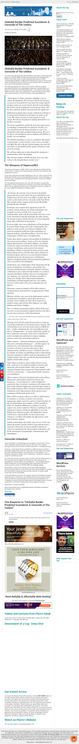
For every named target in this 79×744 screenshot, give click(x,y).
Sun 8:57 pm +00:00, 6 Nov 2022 (16, 29)
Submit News (16, 2)
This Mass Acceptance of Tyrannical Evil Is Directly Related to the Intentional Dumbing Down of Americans (64, 33)
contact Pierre (28, 715)
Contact (8, 2)
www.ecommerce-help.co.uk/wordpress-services (63, 376)
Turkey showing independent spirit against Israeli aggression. (64, 79)
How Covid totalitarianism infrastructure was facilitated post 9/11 (64, 87)
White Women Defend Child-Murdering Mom (63, 40)
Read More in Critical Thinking (14, 484)
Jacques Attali (41, 88)
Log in (69, 2)
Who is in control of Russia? (63, 440)
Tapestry (59, 398)
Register (75, 2)
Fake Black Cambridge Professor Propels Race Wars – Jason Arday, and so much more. (64, 71)
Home (2, 2)
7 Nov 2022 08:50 (47, 513)
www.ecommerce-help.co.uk (62, 371)
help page (39, 712)
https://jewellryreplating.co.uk (14, 544)
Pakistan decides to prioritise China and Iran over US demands (64, 55)
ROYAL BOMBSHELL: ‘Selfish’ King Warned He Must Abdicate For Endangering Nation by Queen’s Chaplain (65, 434)
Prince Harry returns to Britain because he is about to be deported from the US (65, 425)
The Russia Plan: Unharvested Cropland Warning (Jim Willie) (63, 63)
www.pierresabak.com (27, 724)
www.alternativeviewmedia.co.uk (66, 138)
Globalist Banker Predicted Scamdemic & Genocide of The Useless (27, 23)
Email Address (62, 295)
